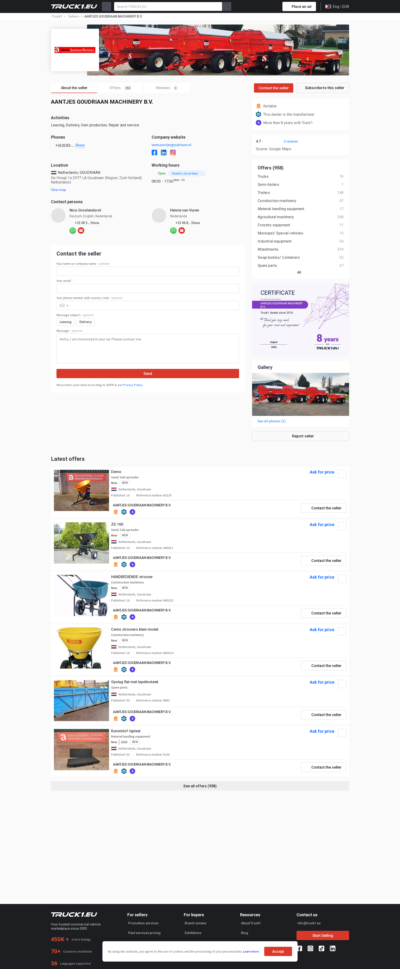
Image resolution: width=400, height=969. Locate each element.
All (299, 272)
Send (148, 373)
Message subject (75, 315)
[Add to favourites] (342, 474)
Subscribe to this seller (324, 88)
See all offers (200, 786)
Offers (119, 88)
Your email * (64, 281)
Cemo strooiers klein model (134, 629)
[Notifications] (262, 6)
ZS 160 (117, 524)
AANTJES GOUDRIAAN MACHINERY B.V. (142, 505)
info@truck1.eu (309, 923)
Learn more (251, 951)
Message (69, 331)
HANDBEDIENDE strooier (132, 577)
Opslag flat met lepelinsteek (134, 682)
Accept (278, 951)
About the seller (74, 88)
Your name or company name (82, 264)
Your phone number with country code (89, 298)
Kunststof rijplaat (126, 731)
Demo (116, 472)
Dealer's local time (185, 173)
